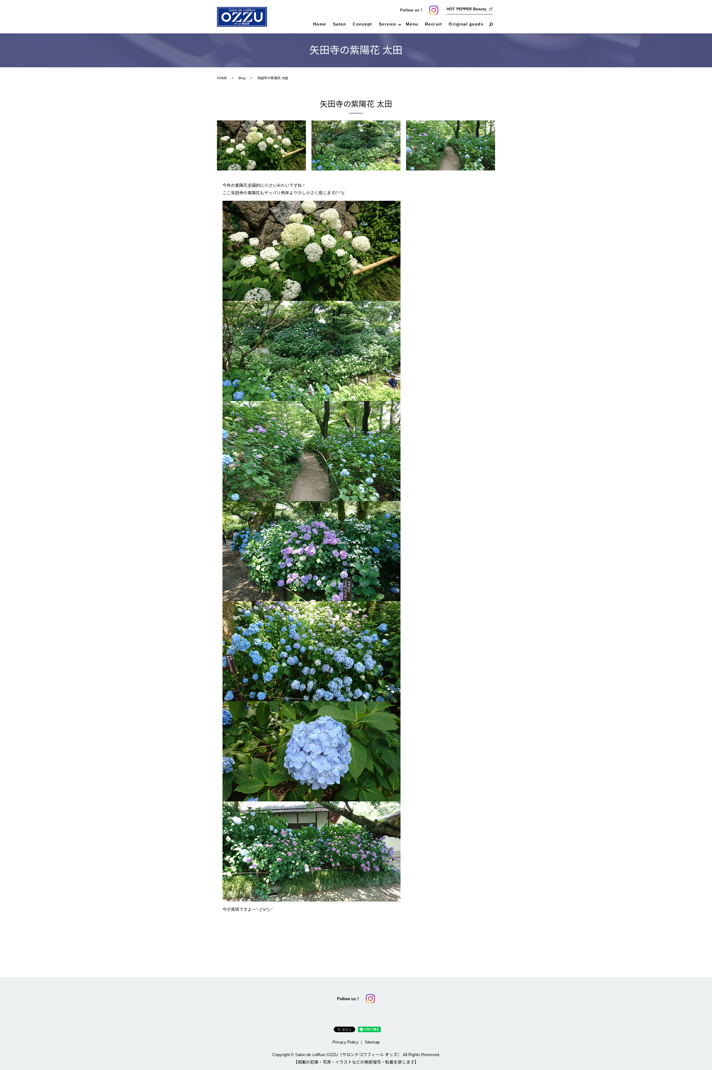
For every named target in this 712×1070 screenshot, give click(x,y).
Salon (339, 24)
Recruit (433, 24)
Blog (242, 78)
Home (319, 24)
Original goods (466, 24)
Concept (362, 24)
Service (387, 24)
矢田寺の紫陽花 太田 (356, 104)
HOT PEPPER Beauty (466, 9)
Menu (412, 24)
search (491, 24)
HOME (222, 78)
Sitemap (372, 1042)
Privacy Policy (345, 1042)
